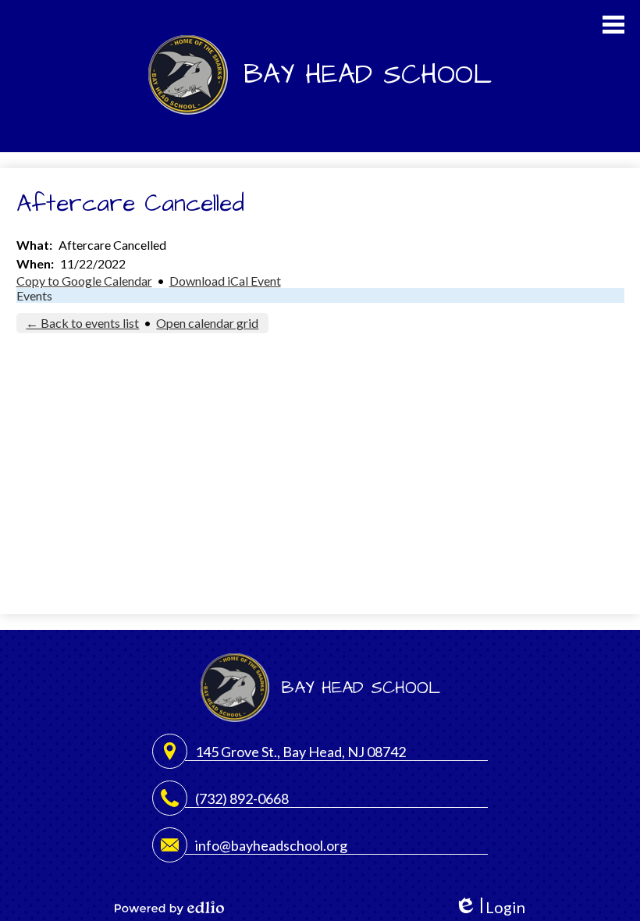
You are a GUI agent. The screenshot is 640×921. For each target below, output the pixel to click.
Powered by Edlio (169, 908)
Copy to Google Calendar (84, 280)
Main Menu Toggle (613, 25)
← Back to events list (82, 322)
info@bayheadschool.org (271, 845)
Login (489, 907)
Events (34, 295)
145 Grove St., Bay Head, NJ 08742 (300, 751)
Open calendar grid (207, 322)
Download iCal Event (225, 280)
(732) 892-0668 (242, 798)
